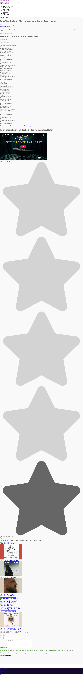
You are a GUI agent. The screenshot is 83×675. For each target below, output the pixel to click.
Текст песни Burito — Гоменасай (8, 611)
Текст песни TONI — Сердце (6, 594)
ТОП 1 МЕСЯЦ (6, 9)
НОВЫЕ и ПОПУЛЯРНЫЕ (8, 7)
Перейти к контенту (5, 0)
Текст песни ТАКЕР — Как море (7, 543)
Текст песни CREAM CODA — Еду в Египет (10, 608)
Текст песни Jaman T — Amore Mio (8, 603)
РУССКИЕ (5, 13)
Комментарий (3, 647)
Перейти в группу (28, 126)
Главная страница (4, 17)
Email (1, 638)
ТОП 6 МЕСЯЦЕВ (6, 10)
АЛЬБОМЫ (5, 12)
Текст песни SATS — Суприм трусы (8, 597)
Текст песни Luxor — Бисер (6, 605)
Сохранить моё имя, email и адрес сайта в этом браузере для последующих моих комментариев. (25, 653)
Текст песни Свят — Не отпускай (8, 577)
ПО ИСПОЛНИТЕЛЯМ (8, 6)
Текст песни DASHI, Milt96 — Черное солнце (10, 631)
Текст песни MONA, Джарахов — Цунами (10, 600)
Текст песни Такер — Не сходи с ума (9, 560)
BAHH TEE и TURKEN (5, 26)
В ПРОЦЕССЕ (6, 15)
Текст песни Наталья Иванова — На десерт (10, 628)
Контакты (2, 671)
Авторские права (7, 666)
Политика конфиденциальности (8, 673)
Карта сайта (3, 670)
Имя (1, 635)
